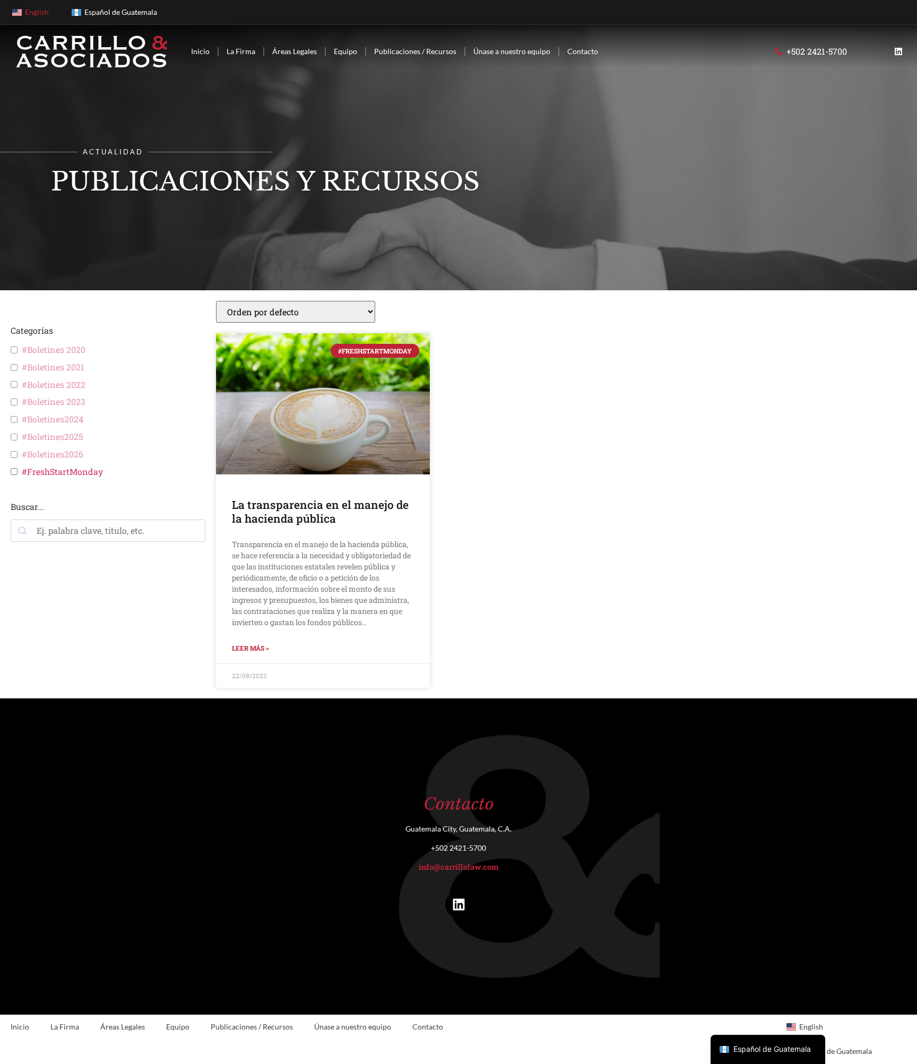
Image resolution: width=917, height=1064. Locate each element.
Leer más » (250, 648)
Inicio (200, 51)
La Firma (241, 51)
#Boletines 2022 (53, 384)
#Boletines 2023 (53, 401)
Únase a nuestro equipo (511, 51)
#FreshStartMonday (62, 471)
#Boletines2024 (52, 419)
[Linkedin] (898, 51)
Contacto (582, 51)
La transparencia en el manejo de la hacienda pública (320, 511)
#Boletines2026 (52, 454)
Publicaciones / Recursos (415, 51)
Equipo (345, 51)
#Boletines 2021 (53, 367)
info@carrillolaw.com (458, 867)
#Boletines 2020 (53, 349)
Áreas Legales (294, 51)
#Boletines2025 (52, 436)
